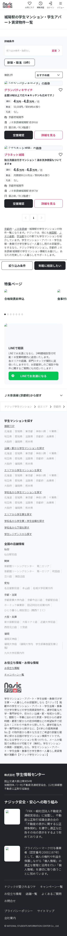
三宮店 (23, 627)
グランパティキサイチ (18, 90)
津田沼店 (20, 576)
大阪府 (8, 441)
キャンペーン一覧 (14, 674)
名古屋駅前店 (11, 588)
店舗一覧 (31, 894)
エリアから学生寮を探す (18, 514)
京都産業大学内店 (14, 600)
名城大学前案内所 (43, 588)
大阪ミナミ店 (29, 622)
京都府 (8, 229)
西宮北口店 (10, 627)
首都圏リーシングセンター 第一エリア (26, 571)
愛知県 (18, 436)
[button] (25, 217)
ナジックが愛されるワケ (20, 886)
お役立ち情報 (11, 668)
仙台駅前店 (10, 554)
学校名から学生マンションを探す (23, 492)
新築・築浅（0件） (19, 62)
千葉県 (52, 431)
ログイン (50, 7)
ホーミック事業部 (14, 605)
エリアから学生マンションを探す (23, 470)
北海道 (8, 431)
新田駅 (53, 232)
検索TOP (9, 426)
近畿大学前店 (47, 622)
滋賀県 (29, 436)
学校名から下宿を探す (16, 527)
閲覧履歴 (40, 7)
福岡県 (18, 441)
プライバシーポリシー (18, 911)
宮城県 (18, 431)
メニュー (60, 7)
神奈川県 (41, 431)
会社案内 (10, 918)
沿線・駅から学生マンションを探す (24, 448)
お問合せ (10, 901)
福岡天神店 (10, 639)
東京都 (29, 431)
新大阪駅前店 (11, 622)
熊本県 (29, 441)
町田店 (56, 571)
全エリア (43, 406)
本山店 (26, 588)
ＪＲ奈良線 (20, 229)
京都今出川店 (34, 600)
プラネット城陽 (14, 154)
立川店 (8, 576)
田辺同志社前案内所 (38, 605)
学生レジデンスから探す (18, 534)
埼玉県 (8, 436)
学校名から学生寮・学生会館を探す (24, 521)
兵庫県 (50, 436)
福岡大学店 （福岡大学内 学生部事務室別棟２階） (31, 645)
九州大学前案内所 (14, 653)
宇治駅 (20, 236)
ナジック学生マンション (18, 406)
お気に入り (29, 7)
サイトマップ (45, 911)
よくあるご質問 (51, 894)
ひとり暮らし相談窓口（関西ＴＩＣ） (25, 610)
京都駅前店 (51, 600)
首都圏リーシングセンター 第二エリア (26, 566)
